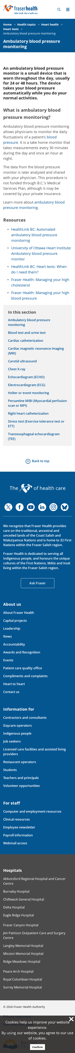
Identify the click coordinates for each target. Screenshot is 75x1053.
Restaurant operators (19, 762)
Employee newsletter (19, 827)
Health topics (26, 24)
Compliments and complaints (25, 676)
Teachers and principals (21, 778)
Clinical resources (16, 819)
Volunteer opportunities (21, 786)
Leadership (11, 628)
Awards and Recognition (21, 652)
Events (8, 660)
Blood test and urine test (27, 332)
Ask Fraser (37, 583)
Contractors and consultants (25, 717)
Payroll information (18, 835)
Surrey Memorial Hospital (22, 987)
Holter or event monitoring (28, 393)
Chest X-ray (16, 369)
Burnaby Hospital (16, 891)
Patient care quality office (22, 668)
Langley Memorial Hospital (23, 946)
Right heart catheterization (28, 413)
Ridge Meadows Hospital (21, 961)
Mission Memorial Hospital (23, 953)
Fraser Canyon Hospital (20, 925)
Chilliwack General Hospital (23, 899)
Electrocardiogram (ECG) (26, 385)
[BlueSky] (65, 507)
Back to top (40, 461)
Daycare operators (17, 725)
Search (59, 9)
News (7, 636)
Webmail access (15, 843)
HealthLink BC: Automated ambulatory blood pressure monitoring (34, 235)
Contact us (11, 692)
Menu (67, 9)
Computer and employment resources (32, 811)
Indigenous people (17, 733)
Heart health (50, 24)
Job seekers (12, 741)
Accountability (14, 644)
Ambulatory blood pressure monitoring (29, 33)
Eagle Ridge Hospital (18, 915)
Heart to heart (14, 684)
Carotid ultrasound (22, 361)
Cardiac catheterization (25, 340)
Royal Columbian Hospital (22, 979)
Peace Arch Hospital (18, 971)
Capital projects (15, 620)
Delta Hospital (14, 907)
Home (7, 24)
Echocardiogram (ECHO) (26, 377)
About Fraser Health (18, 612)
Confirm (37, 1047)
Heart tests (11, 29)
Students (10, 770)
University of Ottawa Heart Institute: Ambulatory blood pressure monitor (41, 253)
